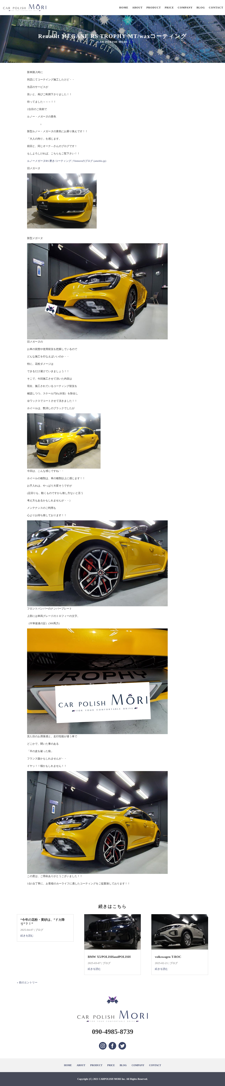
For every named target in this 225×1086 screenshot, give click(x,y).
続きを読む (27, 935)
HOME (123, 7)
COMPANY (185, 7)
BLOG (201, 7)
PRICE (169, 7)
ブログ (39, 929)
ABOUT (137, 7)
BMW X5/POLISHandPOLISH (109, 957)
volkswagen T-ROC (168, 957)
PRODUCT (153, 7)
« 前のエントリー (27, 982)
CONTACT (216, 7)
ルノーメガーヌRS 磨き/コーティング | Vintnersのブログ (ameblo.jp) (66, 160)
